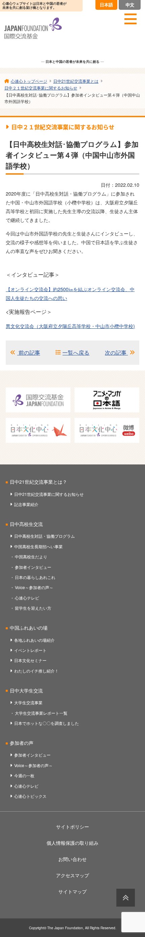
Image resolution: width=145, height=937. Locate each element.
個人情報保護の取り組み (72, 842)
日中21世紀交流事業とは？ (38, 481)
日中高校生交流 (26, 524)
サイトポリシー (72, 826)
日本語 (106, 4)
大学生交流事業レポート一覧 (41, 713)
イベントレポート (30, 650)
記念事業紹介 (26, 504)
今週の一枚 (24, 775)
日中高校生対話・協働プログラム (44, 536)
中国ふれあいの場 (29, 627)
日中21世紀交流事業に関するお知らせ (49, 494)
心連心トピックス (30, 796)
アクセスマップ (72, 875)
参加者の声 (21, 742)
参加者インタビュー (33, 567)
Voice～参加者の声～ (34, 587)
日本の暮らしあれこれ (35, 577)
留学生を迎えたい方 (33, 608)
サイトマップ (72, 891)
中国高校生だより (31, 556)
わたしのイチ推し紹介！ (36, 671)
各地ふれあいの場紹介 (34, 640)
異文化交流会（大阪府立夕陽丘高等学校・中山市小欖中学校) (70, 325)
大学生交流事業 (28, 702)
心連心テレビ (27, 598)
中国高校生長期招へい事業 (38, 546)
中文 (129, 4)
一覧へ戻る (75, 352)
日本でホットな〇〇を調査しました (46, 723)
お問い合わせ (72, 859)
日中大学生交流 (26, 690)
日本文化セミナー (30, 660)
